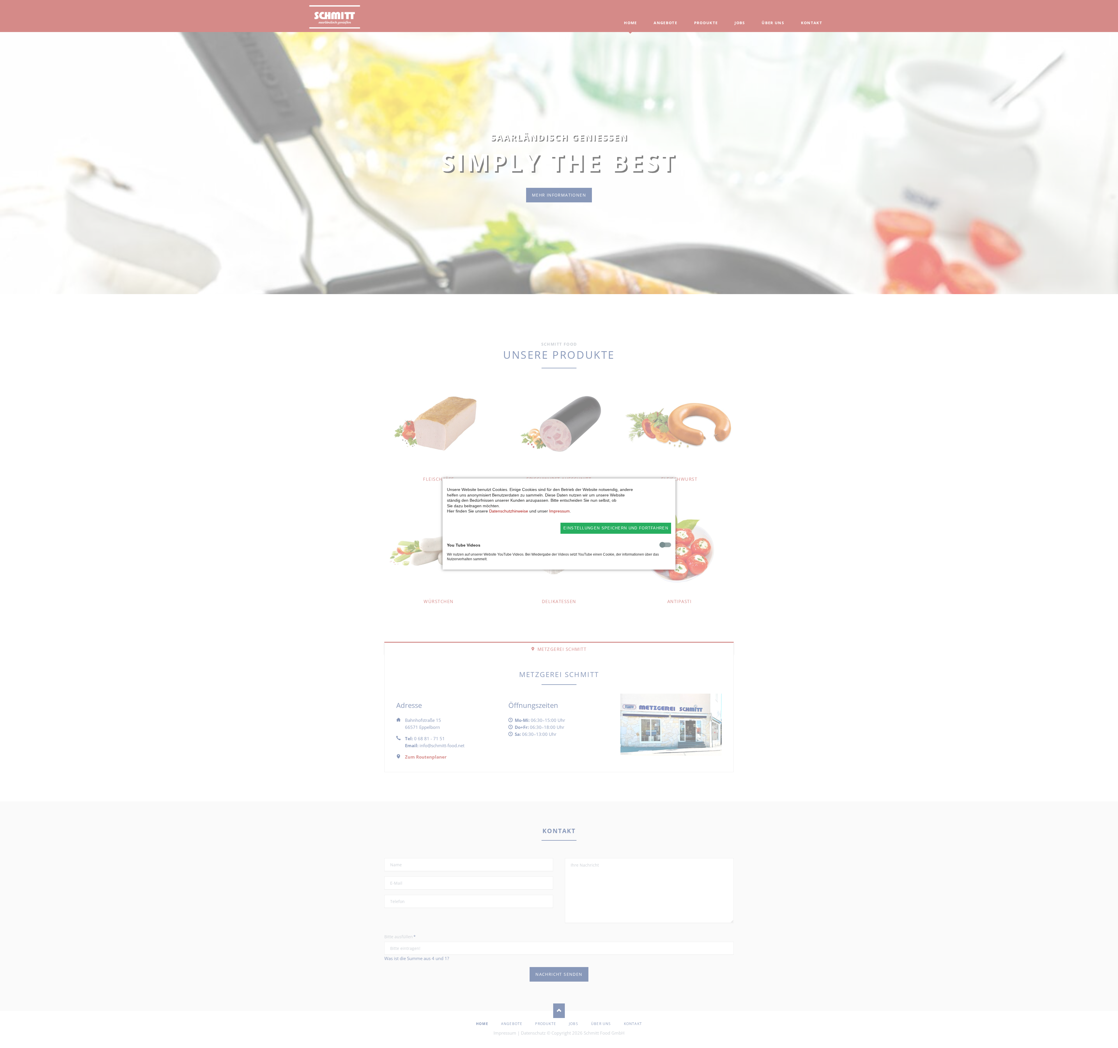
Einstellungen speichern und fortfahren (615, 528)
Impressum (559, 511)
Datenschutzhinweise (508, 511)
